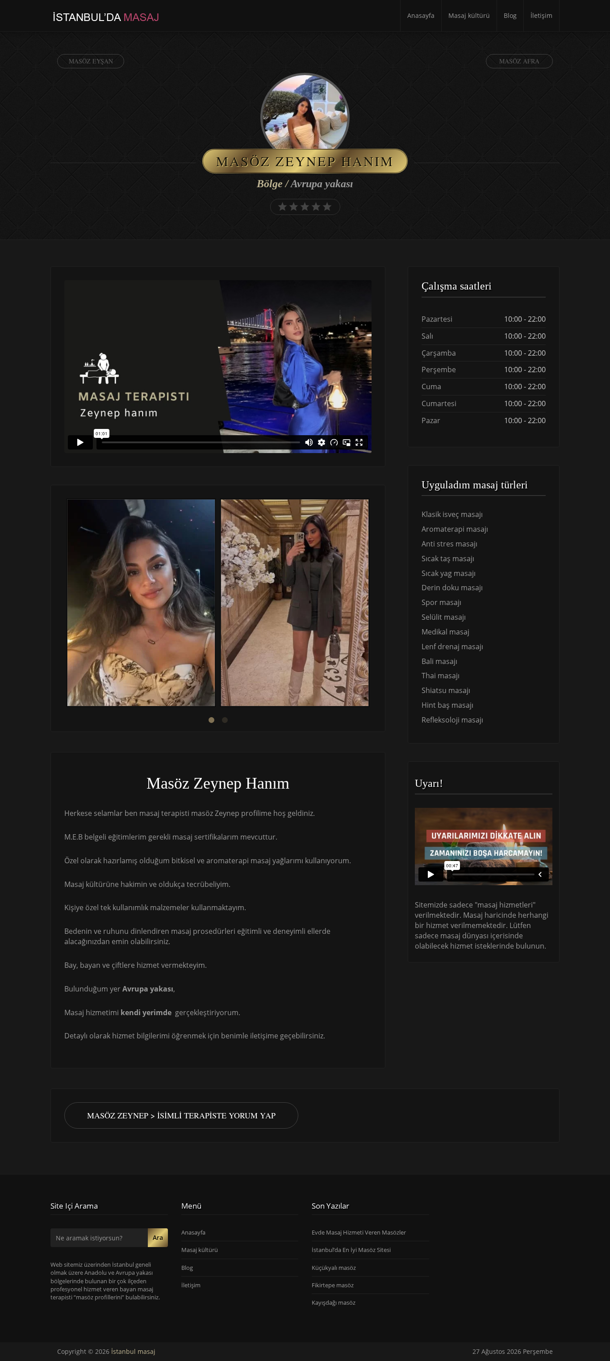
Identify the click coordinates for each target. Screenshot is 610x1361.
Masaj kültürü (469, 15)
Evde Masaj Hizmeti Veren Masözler (359, 1232)
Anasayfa (421, 15)
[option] (141, 604)
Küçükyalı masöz (334, 1268)
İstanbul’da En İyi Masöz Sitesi (351, 1250)
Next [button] (371, 604)
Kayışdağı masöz (333, 1302)
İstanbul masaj (133, 1351)
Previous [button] (64, 604)
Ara (158, 1237)
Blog (510, 15)
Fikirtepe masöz (333, 1285)
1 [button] (211, 720)
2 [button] (224, 720)
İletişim (541, 15)
